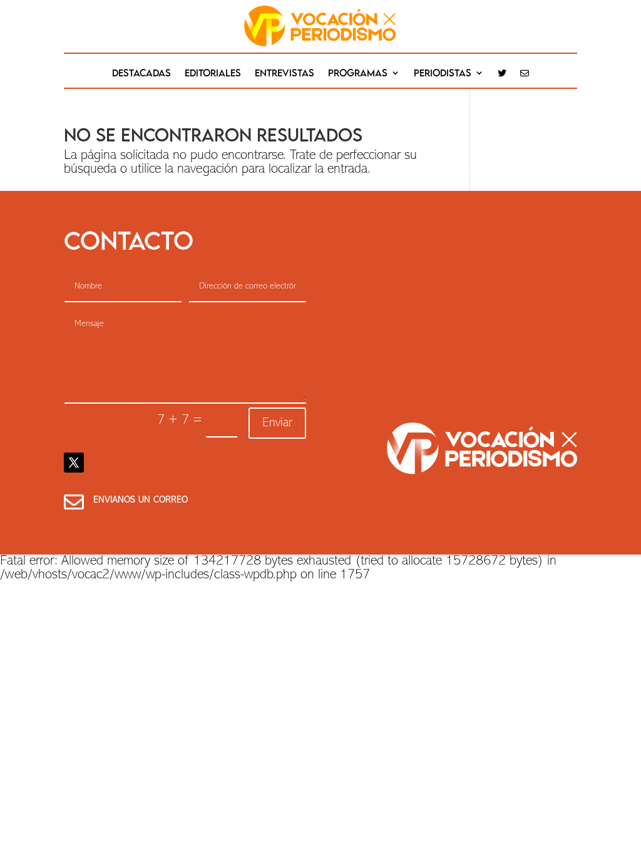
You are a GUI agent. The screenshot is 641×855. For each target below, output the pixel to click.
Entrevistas (284, 73)
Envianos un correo (140, 500)
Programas (357, 73)
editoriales (213, 73)
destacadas (141, 73)
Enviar (277, 423)
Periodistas (442, 73)
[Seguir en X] (74, 463)
